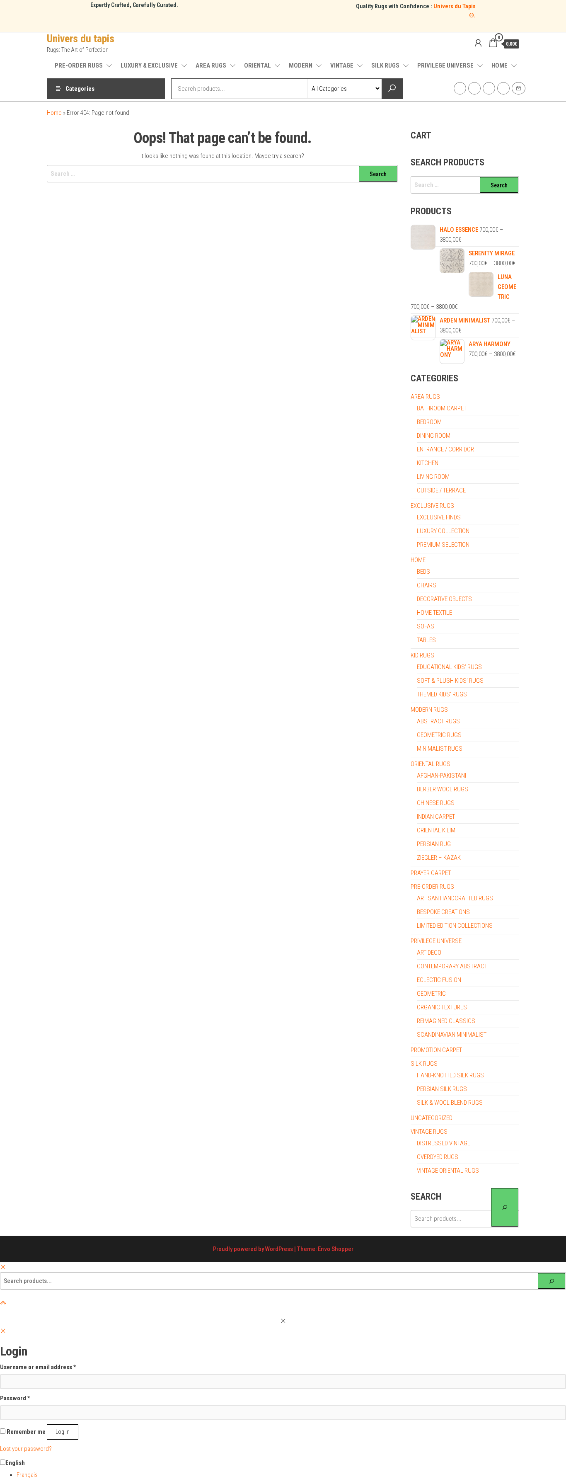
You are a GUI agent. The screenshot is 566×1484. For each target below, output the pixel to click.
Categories (79, 88)
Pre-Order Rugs (79, 65)
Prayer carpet (431, 873)
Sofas (425, 626)
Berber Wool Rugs (442, 789)
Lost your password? (26, 1448)
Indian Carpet (436, 816)
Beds (423, 571)
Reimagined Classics (446, 1021)
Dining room (433, 435)
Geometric (431, 993)
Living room (433, 476)
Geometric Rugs (439, 735)
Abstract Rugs (438, 721)
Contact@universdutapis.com (518, 88)
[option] (291, 1475)
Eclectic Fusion (439, 980)
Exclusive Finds (439, 517)
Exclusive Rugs (432, 505)
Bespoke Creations (443, 912)
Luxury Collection (443, 531)
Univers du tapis (80, 38)
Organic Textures (442, 1007)
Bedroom (429, 422)
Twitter (489, 88)
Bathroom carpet (442, 408)
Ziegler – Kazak (439, 857)
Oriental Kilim (436, 830)
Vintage (341, 65)
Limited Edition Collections (455, 925)
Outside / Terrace (441, 490)
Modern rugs (429, 709)
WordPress (279, 1249)
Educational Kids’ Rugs (449, 667)
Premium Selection (443, 544)
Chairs (426, 585)
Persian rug (434, 844)
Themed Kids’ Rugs (442, 694)
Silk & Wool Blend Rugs (450, 1102)
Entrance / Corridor (445, 449)
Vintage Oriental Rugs (448, 1170)
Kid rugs (422, 655)
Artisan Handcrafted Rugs (455, 898)
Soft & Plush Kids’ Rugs (450, 680)
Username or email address (38, 1367)
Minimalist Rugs (439, 748)
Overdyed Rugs (437, 1157)
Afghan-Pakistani (441, 775)
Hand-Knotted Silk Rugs (450, 1075)
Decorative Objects (444, 599)
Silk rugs (385, 65)
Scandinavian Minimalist (451, 1034)
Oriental (257, 65)
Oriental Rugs (430, 764)
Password (15, 1398)
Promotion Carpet (436, 1050)
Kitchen (427, 463)
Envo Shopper (335, 1249)
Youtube (503, 88)
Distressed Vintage (443, 1143)
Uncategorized (431, 1118)
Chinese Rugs (436, 803)
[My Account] (478, 43)
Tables (426, 640)
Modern (300, 65)
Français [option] (27, 1475)
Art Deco (429, 952)
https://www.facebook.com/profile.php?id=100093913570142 (460, 88)
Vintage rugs (429, 1131)
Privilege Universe (445, 65)
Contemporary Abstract (452, 966)
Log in (63, 1431)
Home (499, 65)
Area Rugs (211, 65)
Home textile (434, 612)
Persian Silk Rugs (442, 1089)
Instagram (474, 88)
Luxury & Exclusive (149, 65)
